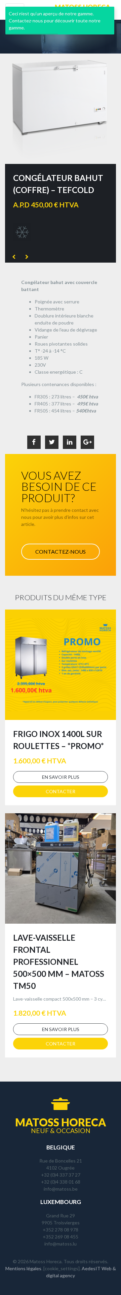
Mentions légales (23, 1268)
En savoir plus (60, 777)
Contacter (60, 791)
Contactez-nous (60, 551)
